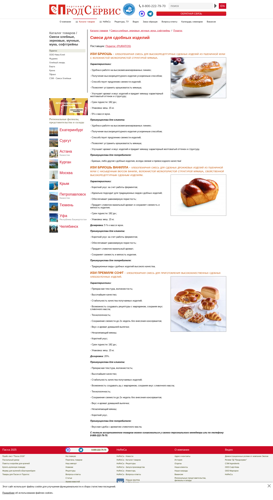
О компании (65, 22)
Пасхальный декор (10, 460)
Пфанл (52, 74)
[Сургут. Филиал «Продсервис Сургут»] (54, 146)
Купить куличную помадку (13, 467)
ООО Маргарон (232, 471)
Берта (52, 66)
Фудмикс (53, 58)
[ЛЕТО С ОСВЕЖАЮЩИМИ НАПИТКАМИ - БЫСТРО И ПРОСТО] (68, 114)
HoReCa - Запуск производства (131, 467)
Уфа (73, 217)
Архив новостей (73, 482)
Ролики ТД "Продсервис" (236, 460)
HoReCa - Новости (125, 456)
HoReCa (106, 22)
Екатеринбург (71, 130)
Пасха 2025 (9, 449)
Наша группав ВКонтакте (133, 481)
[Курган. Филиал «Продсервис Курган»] (54, 167)
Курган (65, 162)
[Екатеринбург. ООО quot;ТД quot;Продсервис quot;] (54, 135)
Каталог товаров (87, 22)
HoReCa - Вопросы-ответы (129, 474)
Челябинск (69, 226)
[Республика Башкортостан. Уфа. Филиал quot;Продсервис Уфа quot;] (54, 221)
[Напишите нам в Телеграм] (150, 14)
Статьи (69, 478)
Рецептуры (71, 471)
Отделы (178, 463)
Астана (66, 152)
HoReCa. (229, 474)
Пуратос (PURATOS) (118, 46)
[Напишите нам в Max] (142, 14)
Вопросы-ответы (169, 22)
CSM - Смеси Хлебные (60, 78)
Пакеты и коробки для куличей (16, 463)
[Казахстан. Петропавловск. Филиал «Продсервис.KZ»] (54, 199)
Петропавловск (73, 195)
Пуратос (53, 51)
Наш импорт (71, 463)
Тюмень (66, 205)
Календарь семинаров (192, 22)
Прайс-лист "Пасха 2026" (13, 456)
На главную (71, 456)
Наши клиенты (181, 467)
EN (222, 6)
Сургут (65, 140)
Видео (136, 22)
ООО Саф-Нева (232, 467)
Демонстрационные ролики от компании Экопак (246, 456)
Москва (66, 173)
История (178, 460)
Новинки (69, 467)
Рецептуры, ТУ (122, 22)
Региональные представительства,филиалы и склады (190, 479)
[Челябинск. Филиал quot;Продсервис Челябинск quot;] (54, 232)
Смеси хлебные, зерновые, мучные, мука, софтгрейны (64, 40)
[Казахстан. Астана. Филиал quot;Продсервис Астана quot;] (54, 156)
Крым (64, 183)
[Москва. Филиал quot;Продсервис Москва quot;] (54, 178)
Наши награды (181, 471)
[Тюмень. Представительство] (54, 210)
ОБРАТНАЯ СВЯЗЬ (191, 13)
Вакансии (211, 22)
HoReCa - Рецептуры (126, 463)
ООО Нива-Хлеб (57, 55)
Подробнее (8, 492)
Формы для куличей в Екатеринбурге (18, 471)
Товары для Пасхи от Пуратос (15, 474)
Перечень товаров (74, 460)
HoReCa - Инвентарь (126, 471)
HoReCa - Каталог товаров (129, 460)
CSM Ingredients (232, 463)
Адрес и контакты (182, 456)
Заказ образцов (150, 22)
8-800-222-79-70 (98, 450)
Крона (52, 70)
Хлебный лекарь (57, 62)
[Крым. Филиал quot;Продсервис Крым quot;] (54, 189)
